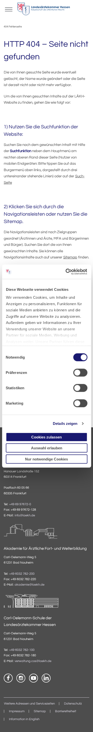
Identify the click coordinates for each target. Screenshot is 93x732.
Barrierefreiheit (65, 711)
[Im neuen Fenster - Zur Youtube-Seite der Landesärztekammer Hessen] (33, 678)
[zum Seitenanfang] (83, 722)
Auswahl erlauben (46, 448)
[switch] (80, 372)
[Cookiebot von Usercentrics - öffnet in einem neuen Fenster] (66, 271)
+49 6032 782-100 (21, 650)
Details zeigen (65, 423)
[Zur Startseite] (43, 10)
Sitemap (70, 257)
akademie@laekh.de (29, 584)
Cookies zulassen (46, 437)
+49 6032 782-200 (21, 573)
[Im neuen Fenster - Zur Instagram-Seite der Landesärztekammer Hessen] (21, 678)
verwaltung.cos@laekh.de (33, 661)
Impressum (17, 711)
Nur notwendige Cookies (46, 459)
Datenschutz (73, 703)
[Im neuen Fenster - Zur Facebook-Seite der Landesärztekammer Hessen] (8, 678)
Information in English (24, 719)
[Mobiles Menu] (9, 9)
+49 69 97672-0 (20, 504)
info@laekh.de (25, 515)
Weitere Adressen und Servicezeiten (29, 703)
